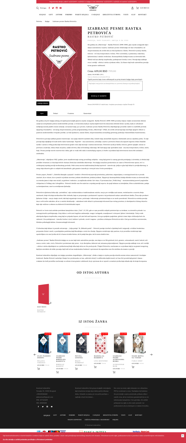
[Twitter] (53, 7)
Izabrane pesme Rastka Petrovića (64, 21)
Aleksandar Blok (118, 365)
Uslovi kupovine (75, 420)
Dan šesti (41, 307)
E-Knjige (96, 15)
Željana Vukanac (41, 362)
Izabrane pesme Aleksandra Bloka (118, 358)
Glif (133, 15)
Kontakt (142, 15)
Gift (51, 15)
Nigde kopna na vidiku (138, 357)
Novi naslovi (103, 40)
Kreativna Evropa (112, 15)
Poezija (91, 40)
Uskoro (68, 15)
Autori (59, 15)
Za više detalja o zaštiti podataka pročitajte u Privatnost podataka (27, 439)
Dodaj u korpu (99, 96)
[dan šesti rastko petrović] (44, 294)
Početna (39, 21)
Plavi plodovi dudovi (44, 357)
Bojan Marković (79, 362)
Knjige (42, 15)
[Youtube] (61, 7)
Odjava (115, 420)
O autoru (71, 113)
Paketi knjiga (82, 15)
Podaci (55, 113)
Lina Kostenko (101, 361)
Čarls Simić (137, 361)
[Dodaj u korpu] (38, 369)
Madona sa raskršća (99, 357)
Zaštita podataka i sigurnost (97, 420)
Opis (42, 113)
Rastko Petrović (101, 36)
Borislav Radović (60, 365)
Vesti (125, 15)
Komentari (87, 113)
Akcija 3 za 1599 (120, 40)
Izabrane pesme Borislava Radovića (61, 358)
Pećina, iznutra (79, 357)
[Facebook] (49, 7)
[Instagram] (57, 7)
